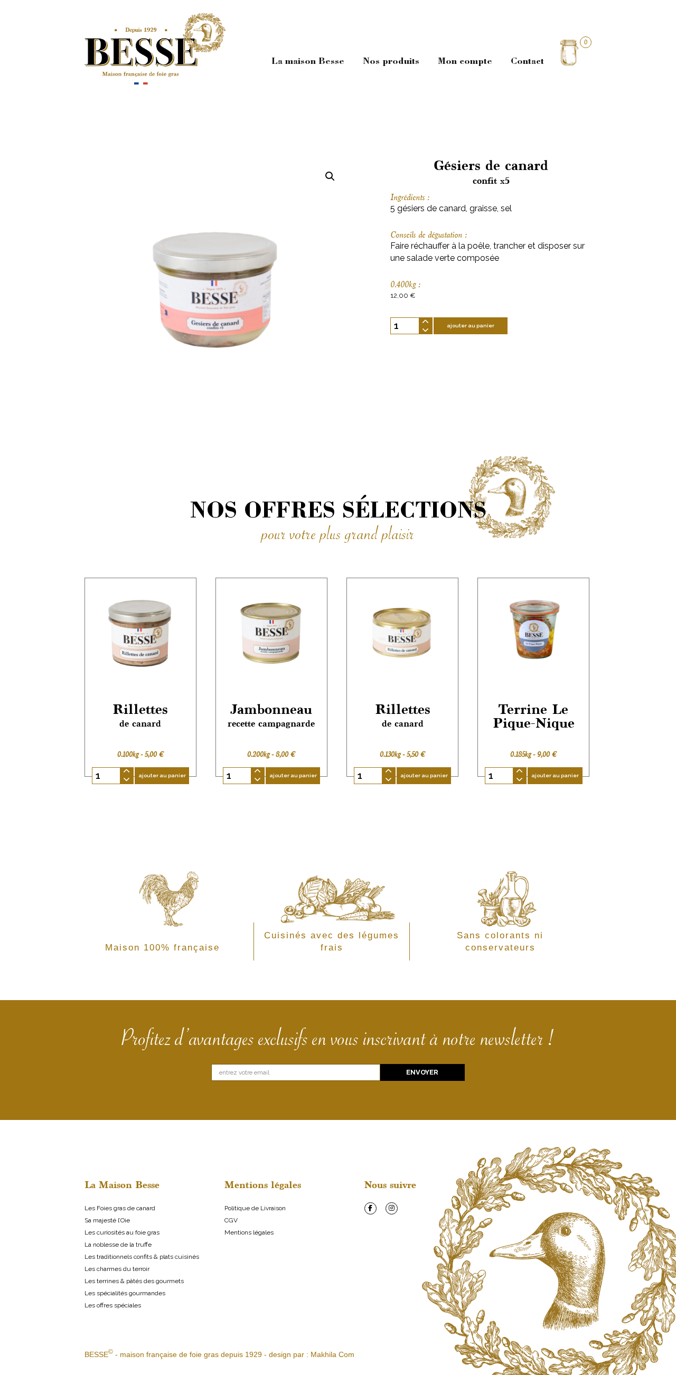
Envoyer (422, 1072)
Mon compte (465, 62)
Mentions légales (249, 1232)
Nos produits (391, 62)
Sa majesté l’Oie (107, 1220)
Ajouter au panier (470, 325)
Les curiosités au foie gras (121, 1232)
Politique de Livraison (255, 1208)
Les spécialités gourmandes (124, 1293)
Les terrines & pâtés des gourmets (134, 1281)
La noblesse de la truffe (118, 1244)
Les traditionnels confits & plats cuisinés (141, 1256)
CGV (231, 1220)
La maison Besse (307, 62)
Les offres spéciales (112, 1305)
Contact (527, 62)
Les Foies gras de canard (119, 1208)
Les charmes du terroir (116, 1269)
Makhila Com (332, 1354)
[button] (330, 176)
